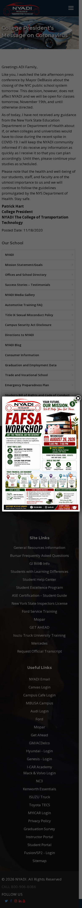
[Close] (78, 398)
